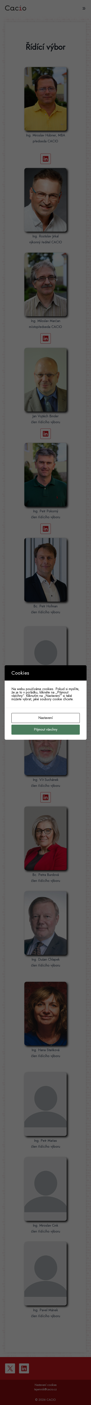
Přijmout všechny (45, 729)
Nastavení (45, 717)
